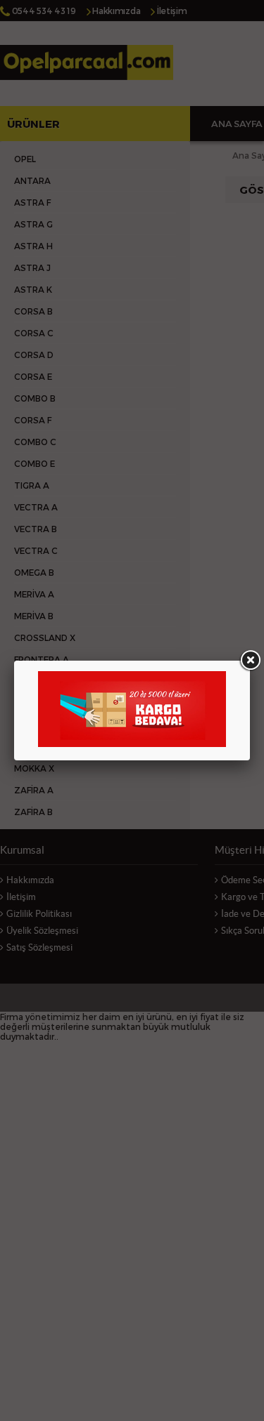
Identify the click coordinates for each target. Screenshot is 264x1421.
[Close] (250, 660)
